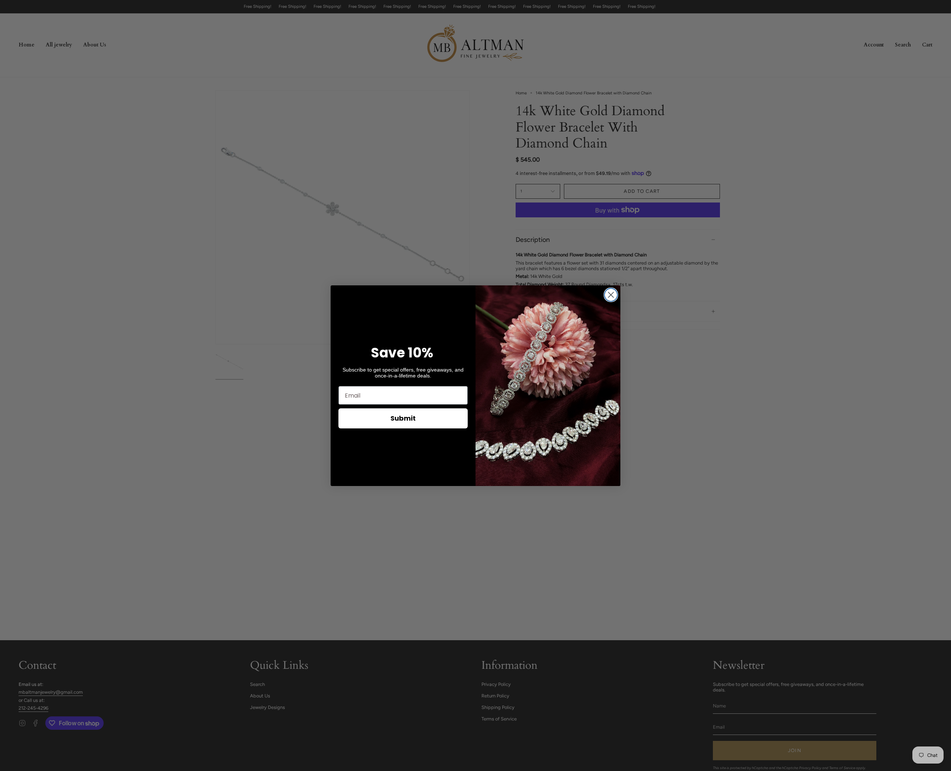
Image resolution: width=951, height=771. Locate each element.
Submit (403, 418)
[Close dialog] (610, 294)
